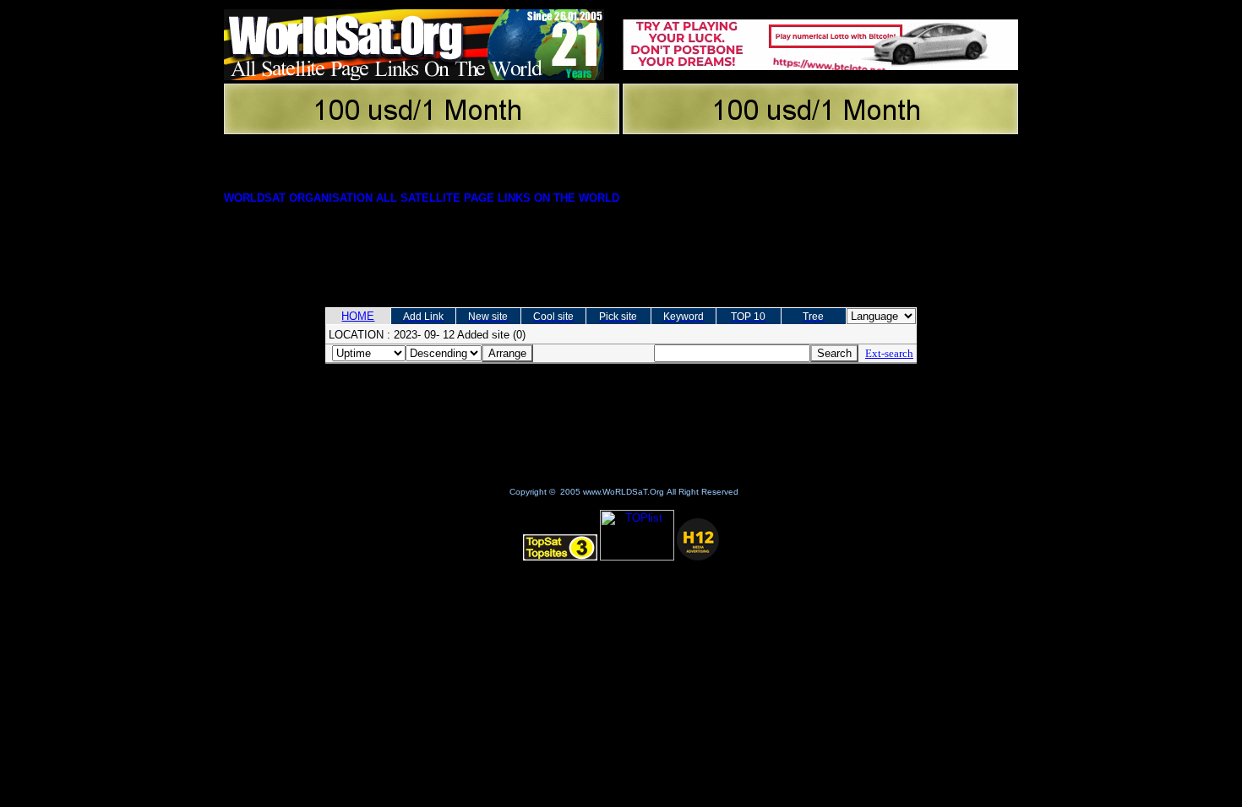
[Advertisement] (621, 247)
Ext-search (889, 353)
